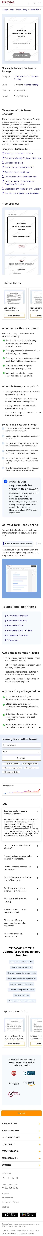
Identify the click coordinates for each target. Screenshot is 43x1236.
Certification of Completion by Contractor (23, 189)
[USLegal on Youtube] (17, 1178)
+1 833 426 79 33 (10, 1187)
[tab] (17, 544)
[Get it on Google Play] (28, 1214)
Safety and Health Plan (11, 772)
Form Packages (9, 1123)
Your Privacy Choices (8, 1231)
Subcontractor (13, 640)
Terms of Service (22, 1231)
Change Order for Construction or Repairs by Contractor (19, 182)
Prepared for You (10, 1151)
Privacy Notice (34, 1231)
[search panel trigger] (30, 3)
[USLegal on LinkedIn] (13, 1178)
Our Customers (10, 1158)
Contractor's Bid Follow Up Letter (19, 167)
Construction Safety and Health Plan (20, 176)
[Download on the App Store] (10, 1214)
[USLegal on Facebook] (8, 1178)
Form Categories (10, 1130)
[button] (39, 3)
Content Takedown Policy (10, 1233)
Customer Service (10, 1137)
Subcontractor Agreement (12, 768)
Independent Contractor (17, 635)
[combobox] (21, 745)
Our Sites (6, 1165)
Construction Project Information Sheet (22, 193)
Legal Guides (8, 1144)
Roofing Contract (31, 768)
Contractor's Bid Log (14, 163)
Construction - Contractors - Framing (26, 77)
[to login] (34, 3)
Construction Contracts (17, 620)
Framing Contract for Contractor (19, 153)
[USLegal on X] (4, 1178)
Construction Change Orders (19, 630)
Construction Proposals (17, 615)
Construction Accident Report (17, 172)
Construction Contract (11, 764)
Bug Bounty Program (27, 1233)
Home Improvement (30, 764)
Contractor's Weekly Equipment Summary (23, 158)
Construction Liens (15, 625)
